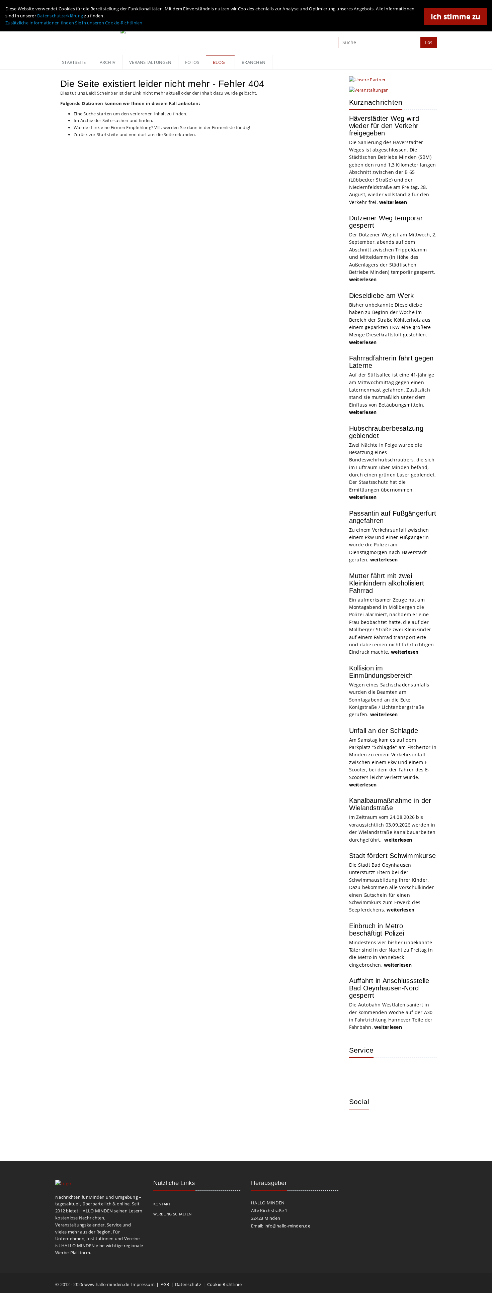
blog (219, 62)
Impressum (143, 1284)
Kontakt (162, 1203)
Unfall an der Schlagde (383, 730)
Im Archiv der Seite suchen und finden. (113, 120)
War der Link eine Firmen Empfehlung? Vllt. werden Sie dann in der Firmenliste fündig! (162, 127)
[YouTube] (403, 1124)
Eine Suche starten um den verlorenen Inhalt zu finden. (130, 114)
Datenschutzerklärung (60, 16)
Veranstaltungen (150, 62)
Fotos (192, 62)
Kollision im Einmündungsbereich (381, 671)
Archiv (108, 62)
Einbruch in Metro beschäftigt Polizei (376, 929)
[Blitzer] (381, 1073)
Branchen (253, 62)
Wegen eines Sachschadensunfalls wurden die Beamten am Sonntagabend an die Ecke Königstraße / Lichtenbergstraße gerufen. (389, 699)
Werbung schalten (172, 1213)
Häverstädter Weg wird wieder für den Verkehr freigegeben (384, 126)
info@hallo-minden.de (287, 1226)
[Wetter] (359, 1073)
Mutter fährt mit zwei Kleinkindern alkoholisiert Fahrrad (386, 583)
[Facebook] (381, 1124)
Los (428, 42)
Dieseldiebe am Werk (381, 295)
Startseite (74, 62)
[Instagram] (359, 1124)
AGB (165, 1284)
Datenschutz (188, 1284)
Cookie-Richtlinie (224, 1284)
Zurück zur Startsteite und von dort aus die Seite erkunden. (135, 134)
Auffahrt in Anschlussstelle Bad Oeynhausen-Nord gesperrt (389, 988)
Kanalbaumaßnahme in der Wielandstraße (390, 804)
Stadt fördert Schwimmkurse (392, 855)
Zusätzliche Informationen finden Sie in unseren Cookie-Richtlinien (74, 23)
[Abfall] (403, 1073)
